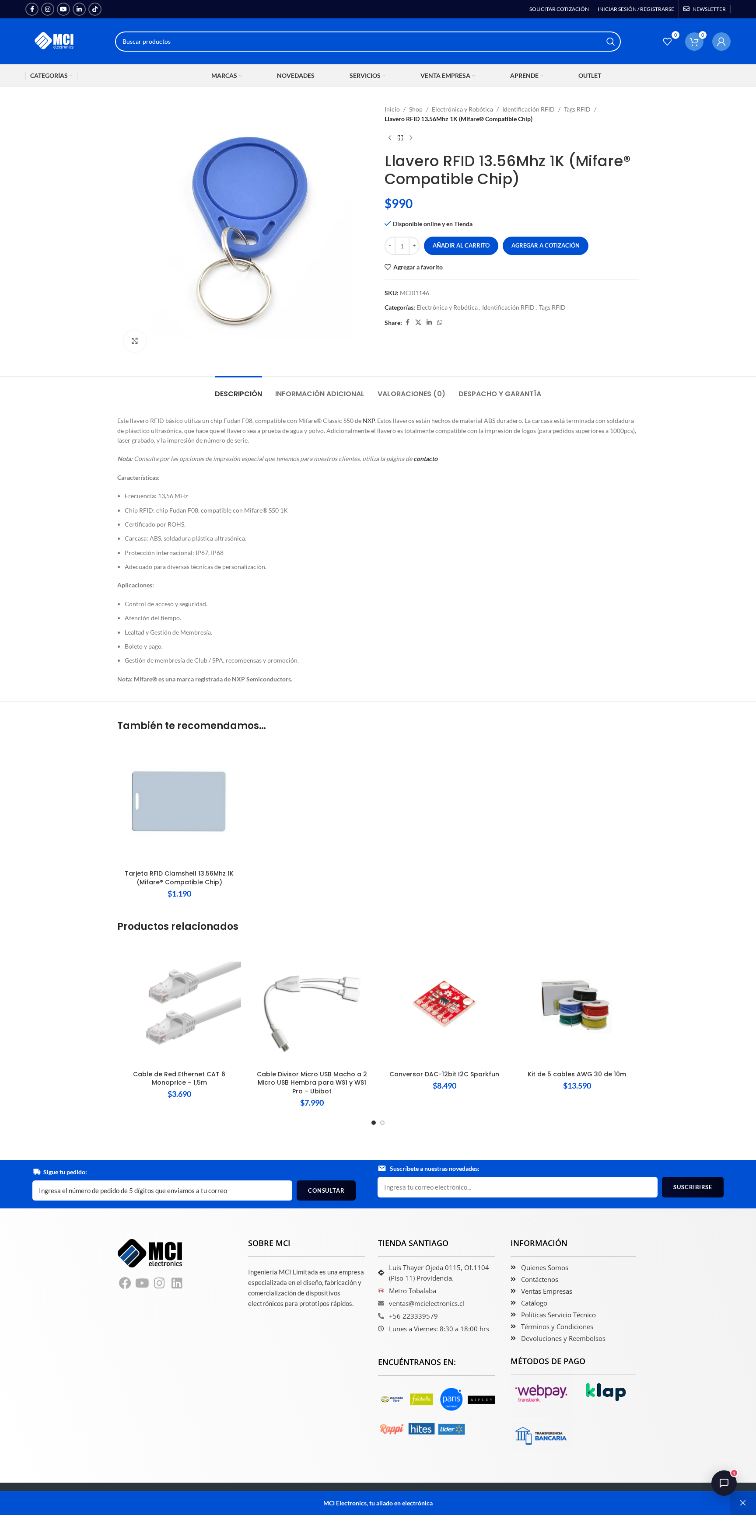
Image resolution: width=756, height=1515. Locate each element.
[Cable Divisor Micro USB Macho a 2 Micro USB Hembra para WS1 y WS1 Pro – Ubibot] (312, 1004)
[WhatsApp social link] (439, 322)
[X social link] (418, 322)
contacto (425, 458)
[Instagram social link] (47, 9)
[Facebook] (125, 1283)
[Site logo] (54, 40)
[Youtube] (142, 1283)
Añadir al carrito (461, 245)
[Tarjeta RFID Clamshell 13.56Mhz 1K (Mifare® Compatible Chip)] (179, 804)
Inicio (392, 109)
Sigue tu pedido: (65, 1172)
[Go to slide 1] (373, 1123)
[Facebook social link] (31, 9)
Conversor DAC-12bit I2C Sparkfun (444, 1074)
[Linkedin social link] (79, 9)
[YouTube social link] (63, 9)
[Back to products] (400, 138)
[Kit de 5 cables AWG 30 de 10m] (577, 1004)
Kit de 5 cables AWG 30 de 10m (577, 1074)
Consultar (326, 1190)
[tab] (238, 389)
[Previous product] (390, 138)
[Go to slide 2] (382, 1123)
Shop (416, 109)
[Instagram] (159, 1283)
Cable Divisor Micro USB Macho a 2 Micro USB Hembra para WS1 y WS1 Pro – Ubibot (312, 1083)
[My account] (721, 41)
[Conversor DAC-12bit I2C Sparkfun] (444, 1004)
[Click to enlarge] (135, 341)
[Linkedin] (177, 1283)
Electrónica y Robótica (462, 109)
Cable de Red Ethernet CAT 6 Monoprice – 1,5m (179, 1078)
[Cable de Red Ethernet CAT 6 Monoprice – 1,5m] (179, 1004)
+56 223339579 (413, 1316)
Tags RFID (577, 109)
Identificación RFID (528, 109)
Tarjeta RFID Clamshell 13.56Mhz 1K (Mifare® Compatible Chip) (179, 878)
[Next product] (411, 138)
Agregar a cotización (545, 245)
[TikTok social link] (95, 9)
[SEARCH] (611, 41)
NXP (368, 420)
